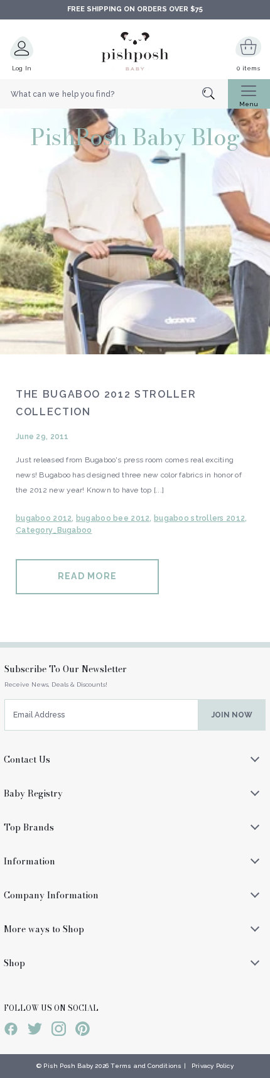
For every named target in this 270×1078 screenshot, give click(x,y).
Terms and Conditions (146, 1065)
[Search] (215, 94)
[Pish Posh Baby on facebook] (11, 1030)
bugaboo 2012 (44, 518)
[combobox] (114, 94)
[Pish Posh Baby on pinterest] (82, 1030)
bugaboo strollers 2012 (199, 518)
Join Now (232, 714)
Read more (87, 576)
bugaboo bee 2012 (112, 518)
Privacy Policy (213, 1065)
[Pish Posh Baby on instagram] (58, 1030)
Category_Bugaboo (54, 530)
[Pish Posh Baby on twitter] (35, 1030)
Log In (22, 68)
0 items (248, 68)
